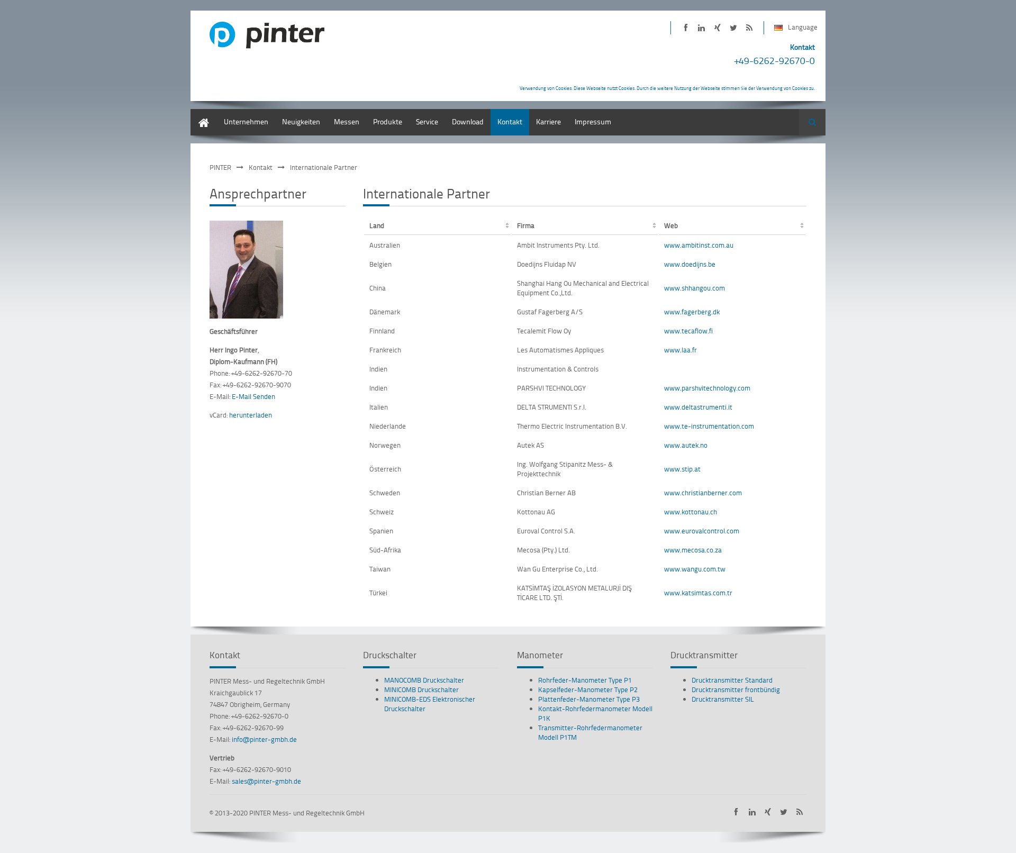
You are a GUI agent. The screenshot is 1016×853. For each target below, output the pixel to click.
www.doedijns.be (689, 264)
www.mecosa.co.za (693, 550)
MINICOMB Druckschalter (421, 689)
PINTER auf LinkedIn (701, 27)
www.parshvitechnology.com (707, 388)
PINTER (220, 167)
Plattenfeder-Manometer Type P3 (589, 699)
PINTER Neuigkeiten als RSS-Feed (749, 27)
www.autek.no (685, 445)
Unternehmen (246, 121)
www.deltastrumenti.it (698, 407)
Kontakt (509, 121)
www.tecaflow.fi (688, 330)
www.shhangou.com (694, 288)
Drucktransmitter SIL (723, 699)
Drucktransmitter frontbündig (736, 689)
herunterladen (250, 415)
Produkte (387, 121)
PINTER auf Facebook (685, 27)
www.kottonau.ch (690, 511)
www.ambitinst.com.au (698, 245)
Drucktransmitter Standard (732, 680)
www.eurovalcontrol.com (701, 531)
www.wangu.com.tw (694, 569)
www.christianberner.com (703, 492)
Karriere (548, 121)
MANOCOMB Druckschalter (424, 680)
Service (427, 121)
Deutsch (203, 114)
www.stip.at (682, 469)
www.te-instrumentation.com (709, 426)
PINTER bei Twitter (733, 27)
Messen (346, 121)
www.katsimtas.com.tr (698, 592)
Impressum (593, 121)
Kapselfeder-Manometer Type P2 (588, 689)
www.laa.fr (680, 350)
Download (468, 121)
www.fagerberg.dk (692, 311)
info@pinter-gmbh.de (264, 739)
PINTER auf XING (717, 27)
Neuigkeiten (301, 121)
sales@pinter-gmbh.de (266, 781)
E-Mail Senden (253, 396)
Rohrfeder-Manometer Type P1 (585, 680)
